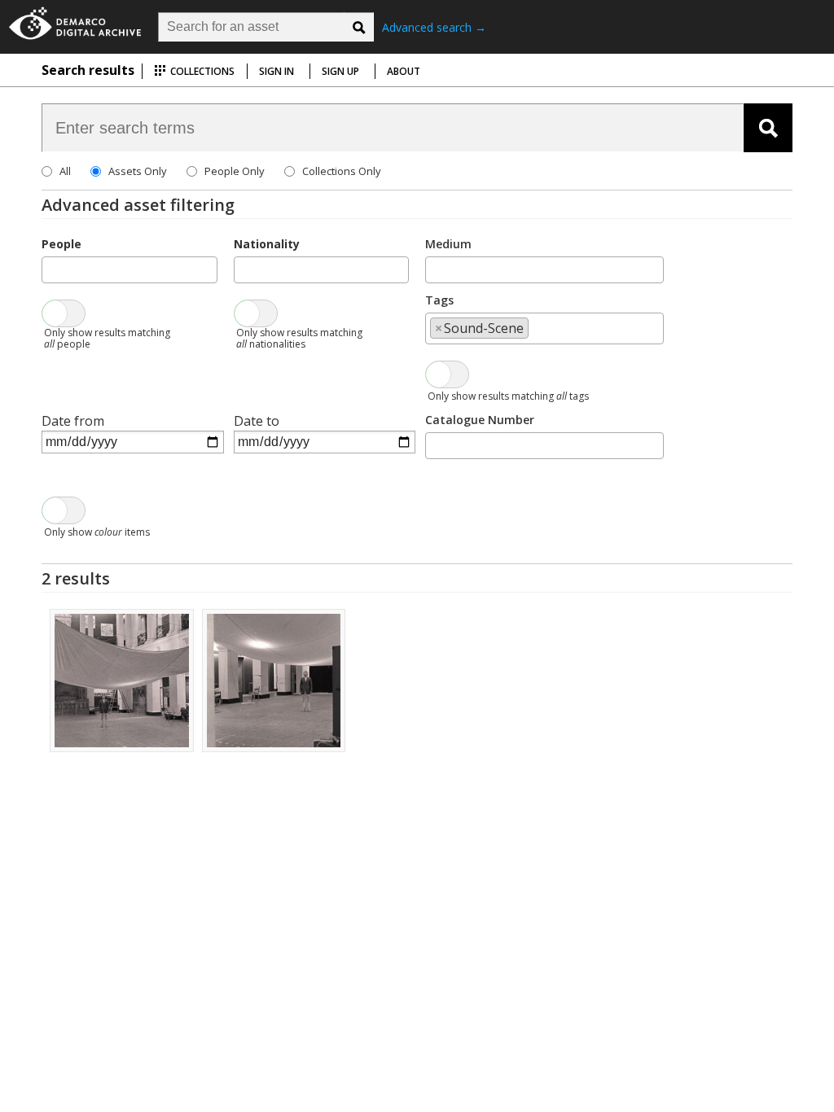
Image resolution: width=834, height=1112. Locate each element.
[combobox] (129, 269)
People (61, 244)
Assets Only (137, 171)
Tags (439, 300)
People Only (234, 171)
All (65, 171)
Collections (201, 71)
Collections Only (341, 171)
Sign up (340, 71)
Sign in (276, 71)
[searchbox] (51, 268)
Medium (448, 244)
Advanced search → (434, 27)
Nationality (267, 244)
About (403, 71)
